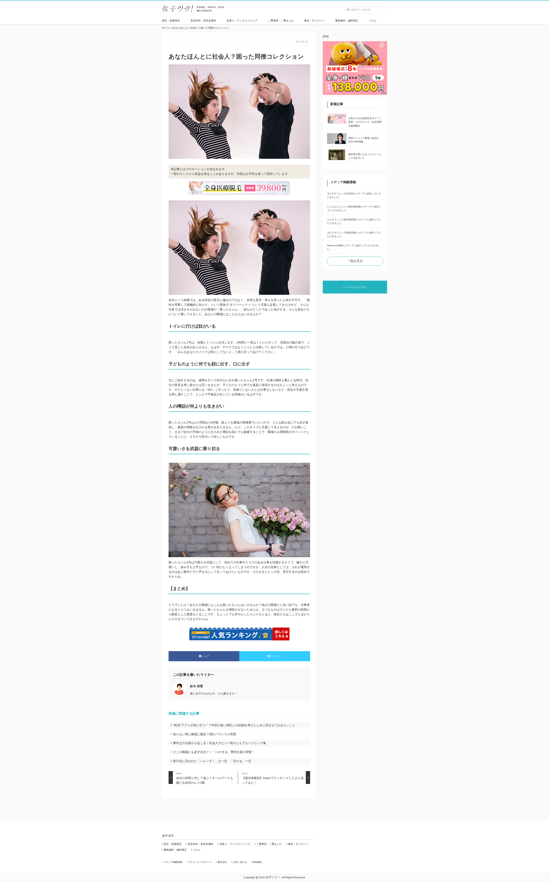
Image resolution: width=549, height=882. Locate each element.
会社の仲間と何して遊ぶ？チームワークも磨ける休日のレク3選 (204, 778)
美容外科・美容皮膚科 (203, 20)
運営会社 (222, 862)
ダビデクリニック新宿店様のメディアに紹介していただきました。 (354, 234)
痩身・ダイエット (314, 20)
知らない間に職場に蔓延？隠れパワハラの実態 (204, 734)
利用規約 (257, 862)
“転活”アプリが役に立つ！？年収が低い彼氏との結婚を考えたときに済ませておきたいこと (234, 725)
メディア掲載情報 (172, 862)
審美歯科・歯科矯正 (346, 20)
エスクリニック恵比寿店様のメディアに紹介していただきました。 (354, 221)
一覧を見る (355, 261)
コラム (373, 20)
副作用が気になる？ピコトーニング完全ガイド (364, 156)
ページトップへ (356, 287)
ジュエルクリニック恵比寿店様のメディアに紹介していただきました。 (354, 208)
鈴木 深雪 (196, 686)
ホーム (166, 27)
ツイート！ (276, 656)
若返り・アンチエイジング (242, 20)
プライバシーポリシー (200, 862)
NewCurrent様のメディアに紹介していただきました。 (353, 247)
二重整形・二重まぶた (281, 20)
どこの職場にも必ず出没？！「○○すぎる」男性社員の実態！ (214, 752)
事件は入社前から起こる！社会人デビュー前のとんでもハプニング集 (219, 743)
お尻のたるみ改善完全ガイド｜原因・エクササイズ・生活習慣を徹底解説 (364, 122)
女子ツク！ (273, 877)
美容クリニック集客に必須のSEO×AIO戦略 (363, 140)
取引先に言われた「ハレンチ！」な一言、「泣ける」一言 (212, 761)
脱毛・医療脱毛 (171, 20)
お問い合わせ (240, 862)
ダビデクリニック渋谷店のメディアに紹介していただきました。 (354, 195)
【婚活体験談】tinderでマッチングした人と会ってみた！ (273, 778)
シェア (205, 656)
